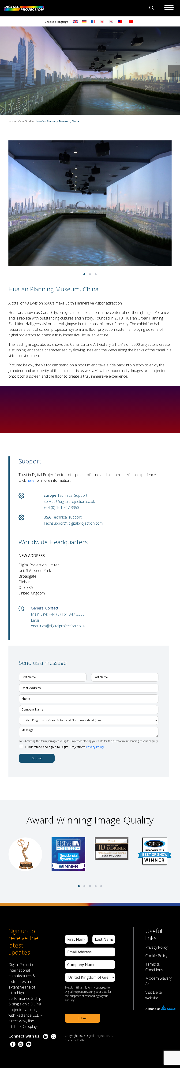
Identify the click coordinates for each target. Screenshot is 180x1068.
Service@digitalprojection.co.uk (69, 501)
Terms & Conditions (154, 967)
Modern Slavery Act (158, 981)
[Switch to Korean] (111, 21)
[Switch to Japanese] (102, 21)
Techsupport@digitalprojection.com (73, 523)
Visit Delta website (153, 995)
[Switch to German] (84, 21)
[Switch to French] (93, 21)
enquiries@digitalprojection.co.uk (58, 625)
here (30, 480)
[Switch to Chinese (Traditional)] (119, 21)
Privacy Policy (95, 747)
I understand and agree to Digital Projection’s (64, 747)
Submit (37, 758)
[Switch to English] (75, 21)
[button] (174, 71)
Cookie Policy (156, 955)
